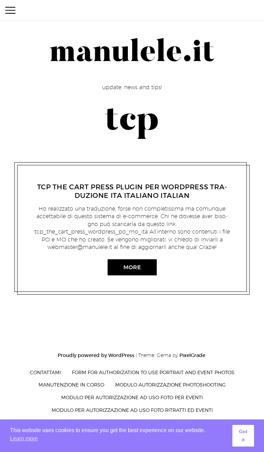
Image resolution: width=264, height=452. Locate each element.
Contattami (45, 372)
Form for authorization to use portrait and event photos (153, 372)
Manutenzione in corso (71, 385)
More (132, 267)
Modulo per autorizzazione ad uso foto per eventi (132, 397)
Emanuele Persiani (130, 178)
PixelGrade (192, 355)
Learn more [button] (24, 438)
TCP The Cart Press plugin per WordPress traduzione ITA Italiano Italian (132, 191)
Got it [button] (243, 435)
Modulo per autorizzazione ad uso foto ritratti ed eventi (132, 410)
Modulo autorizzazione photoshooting (170, 385)
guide (99, 178)
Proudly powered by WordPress (96, 355)
